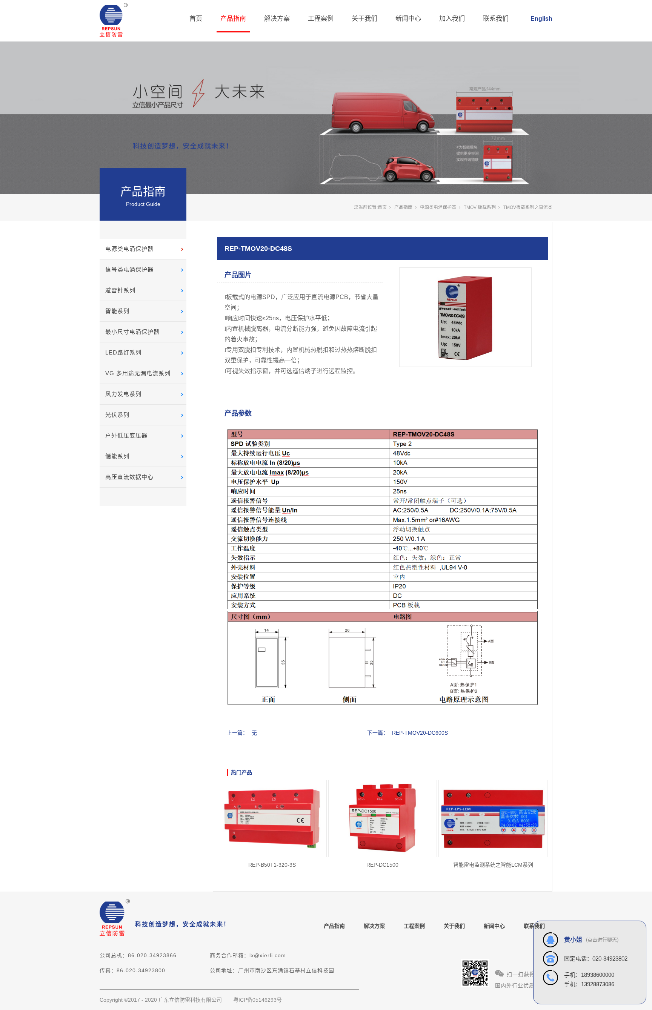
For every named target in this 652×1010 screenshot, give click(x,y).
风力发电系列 (123, 394)
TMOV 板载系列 (480, 207)
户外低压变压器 (126, 435)
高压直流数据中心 (129, 477)
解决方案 (277, 18)
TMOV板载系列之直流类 (527, 207)
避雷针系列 (120, 290)
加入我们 (452, 18)
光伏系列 (117, 414)
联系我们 (496, 18)
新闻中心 (408, 18)
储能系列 (117, 456)
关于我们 (364, 18)
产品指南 (233, 18)
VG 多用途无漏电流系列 (138, 373)
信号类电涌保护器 (129, 269)
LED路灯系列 (123, 352)
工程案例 (321, 18)
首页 (195, 18)
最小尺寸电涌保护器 (132, 331)
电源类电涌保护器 (129, 249)
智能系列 (117, 311)
